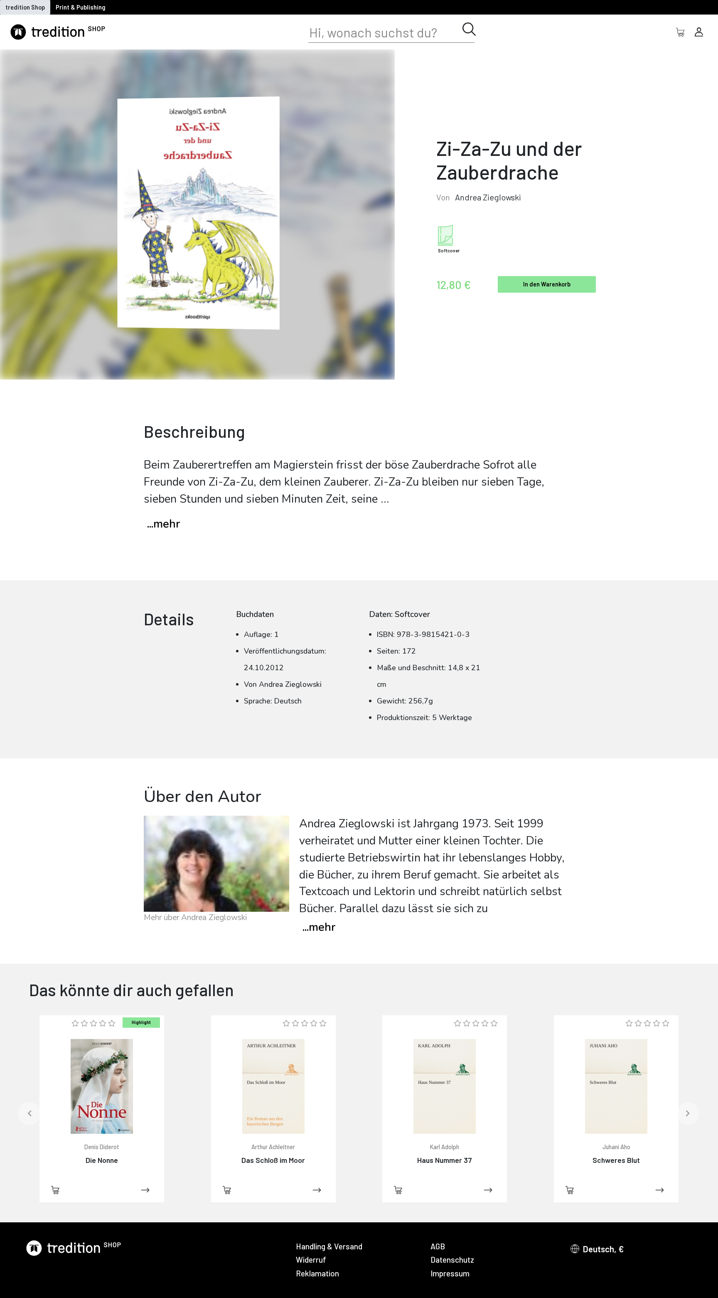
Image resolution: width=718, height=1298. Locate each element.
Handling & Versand (329, 1246)
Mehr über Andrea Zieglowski (195, 917)
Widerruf (311, 1259)
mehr (318, 927)
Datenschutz (452, 1259)
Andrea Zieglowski (488, 197)
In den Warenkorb (546, 284)
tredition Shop (25, 7)
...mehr (163, 524)
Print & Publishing (81, 7)
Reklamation (317, 1273)
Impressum (450, 1273)
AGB (437, 1246)
